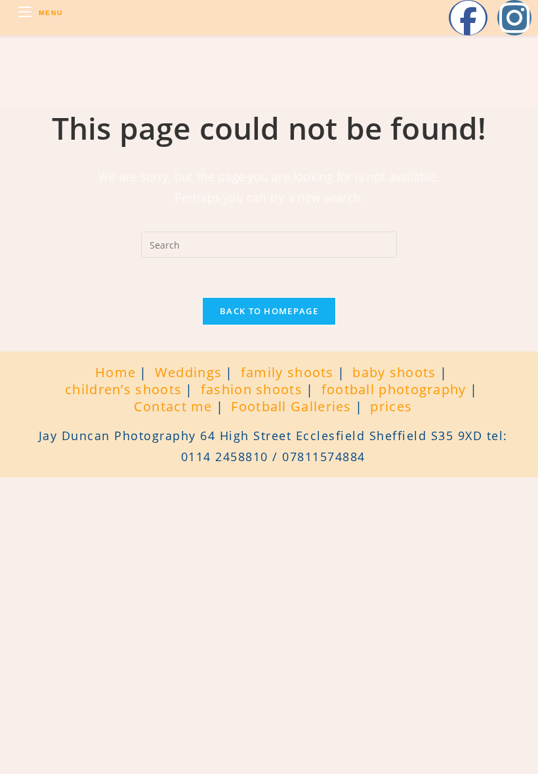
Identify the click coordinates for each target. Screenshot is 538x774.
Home (115, 372)
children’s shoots (123, 389)
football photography (393, 389)
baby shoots (394, 372)
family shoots (287, 372)
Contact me (173, 406)
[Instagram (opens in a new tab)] (514, 17)
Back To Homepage (269, 311)
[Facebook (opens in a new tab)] (468, 17)
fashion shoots (251, 389)
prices (391, 406)
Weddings (188, 372)
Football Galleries (291, 406)
